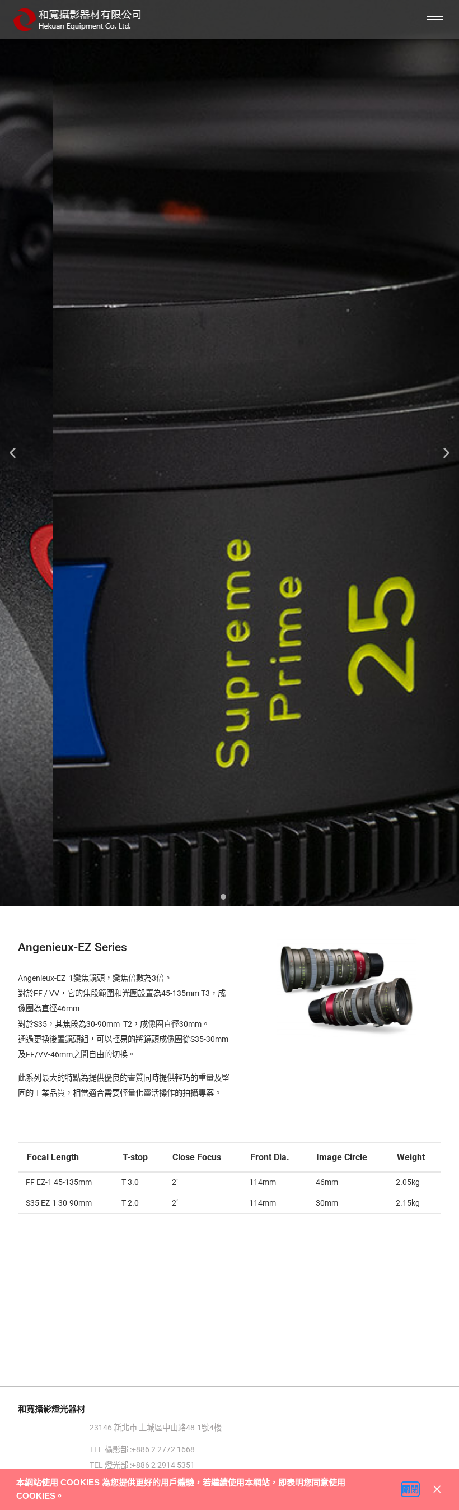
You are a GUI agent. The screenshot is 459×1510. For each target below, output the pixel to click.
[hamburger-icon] (435, 19)
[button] (67, 1497)
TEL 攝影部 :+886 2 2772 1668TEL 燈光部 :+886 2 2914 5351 (142, 1466)
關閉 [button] (410, 1489)
